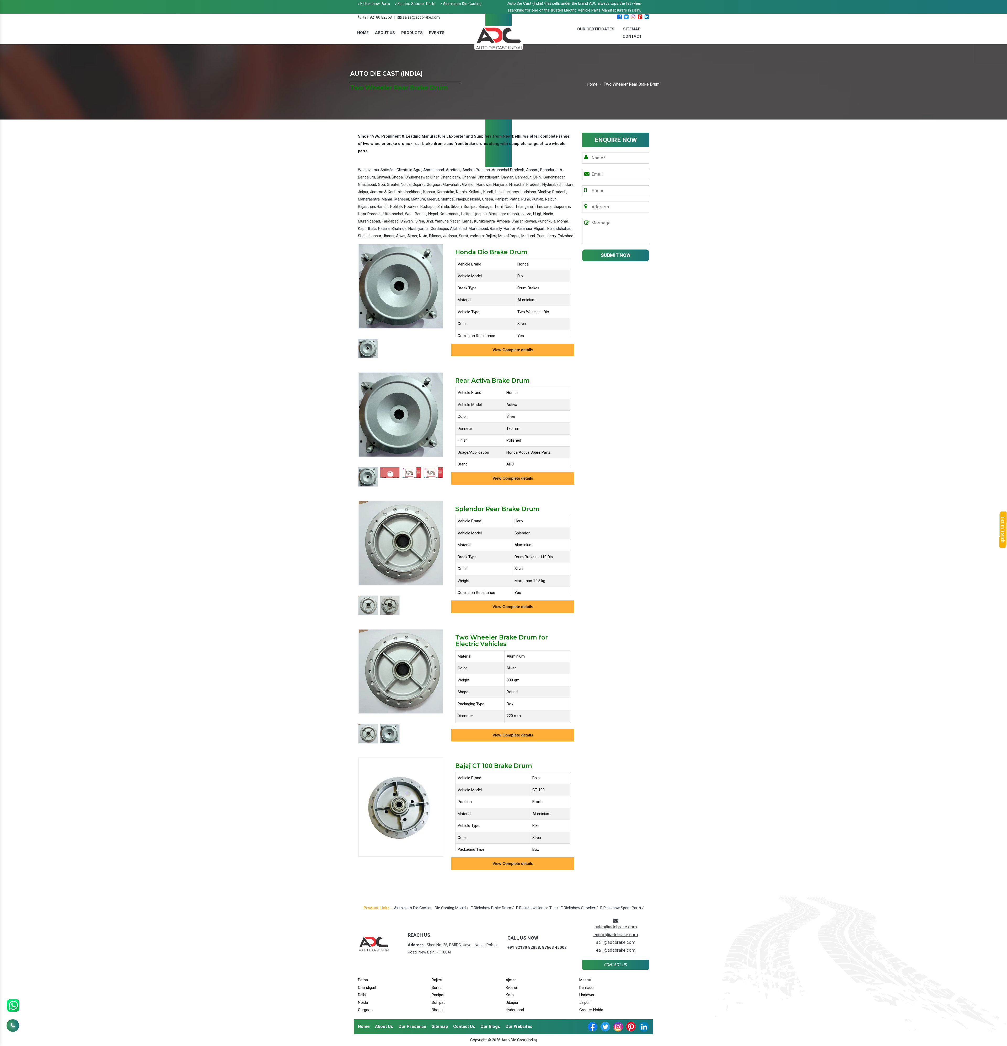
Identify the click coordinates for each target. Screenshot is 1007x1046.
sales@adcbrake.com (420, 17)
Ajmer (511, 980)
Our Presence (412, 1026)
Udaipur (512, 1002)
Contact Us (615, 964)
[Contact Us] (13, 1019)
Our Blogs (490, 1026)
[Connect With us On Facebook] (619, 17)
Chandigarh (367, 987)
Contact (632, 36)
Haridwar (586, 995)
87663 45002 (554, 947)
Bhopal (437, 1009)
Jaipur (584, 1002)
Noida (363, 1002)
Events (436, 32)
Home (363, 32)
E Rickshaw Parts (374, 3)
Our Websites (518, 1026)
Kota (510, 995)
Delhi (362, 995)
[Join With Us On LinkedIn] (647, 17)
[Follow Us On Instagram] (633, 17)
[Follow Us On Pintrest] (640, 17)
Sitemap (440, 1026)
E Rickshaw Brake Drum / (492, 908)
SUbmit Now (615, 255)
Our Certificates (595, 29)
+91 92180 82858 (376, 17)
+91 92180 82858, (524, 947)
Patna (363, 980)
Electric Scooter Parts (416, 3)
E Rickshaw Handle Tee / (537, 908)
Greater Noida (591, 1009)
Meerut (585, 980)
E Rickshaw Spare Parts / (622, 908)
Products (412, 32)
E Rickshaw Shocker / (579, 908)
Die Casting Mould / (451, 908)
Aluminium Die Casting (461, 3)
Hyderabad (515, 1009)
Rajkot (437, 980)
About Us (385, 32)
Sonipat (438, 1002)
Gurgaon (365, 1009)
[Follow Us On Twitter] (626, 17)
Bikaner (512, 987)
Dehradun (587, 987)
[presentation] (360, 418)
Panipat (438, 995)
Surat (436, 987)
